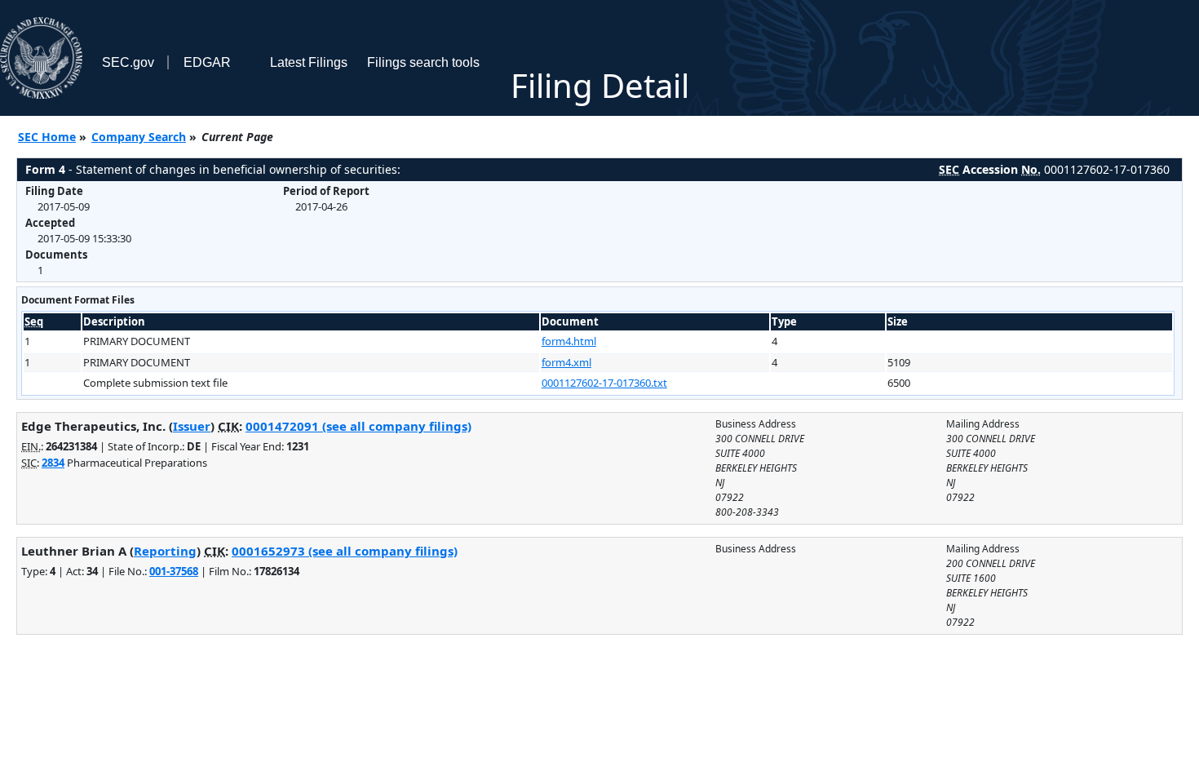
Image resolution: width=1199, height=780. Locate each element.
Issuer (191, 426)
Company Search (138, 136)
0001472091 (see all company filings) (358, 426)
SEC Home (47, 136)
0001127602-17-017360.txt (604, 382)
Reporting (165, 551)
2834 (53, 462)
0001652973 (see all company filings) (345, 551)
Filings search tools (423, 62)
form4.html (569, 341)
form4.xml (566, 362)
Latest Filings (308, 62)
